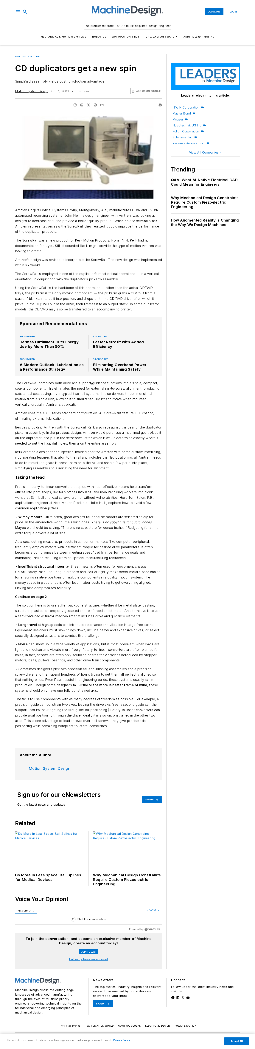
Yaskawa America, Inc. (188, 143)
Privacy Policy (121, 1040)
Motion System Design (31, 91)
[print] (160, 105)
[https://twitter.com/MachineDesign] (183, 998)
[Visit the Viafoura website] (152, 929)
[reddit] (95, 105)
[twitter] (88, 105)
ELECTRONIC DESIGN (157, 1025)
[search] (25, 12)
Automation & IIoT (126, 36)
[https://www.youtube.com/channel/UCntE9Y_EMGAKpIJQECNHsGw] (188, 998)
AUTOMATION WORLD (100, 1025)
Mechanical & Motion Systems (63, 36)
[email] (102, 105)
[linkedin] (82, 105)
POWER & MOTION (186, 1025)
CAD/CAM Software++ (162, 36)
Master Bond (181, 113)
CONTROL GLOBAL (129, 1025)
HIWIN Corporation (186, 107)
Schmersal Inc (182, 137)
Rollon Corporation (185, 131)
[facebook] (75, 105)
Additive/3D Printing (199, 36)
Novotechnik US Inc (186, 125)
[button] (18, 12)
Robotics (99, 36)
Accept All (237, 1041)
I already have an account (88, 959)
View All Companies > (205, 152)
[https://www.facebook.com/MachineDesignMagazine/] (173, 998)
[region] (88, 920)
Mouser (177, 119)
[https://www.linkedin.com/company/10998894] (178, 998)
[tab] (26, 911)
